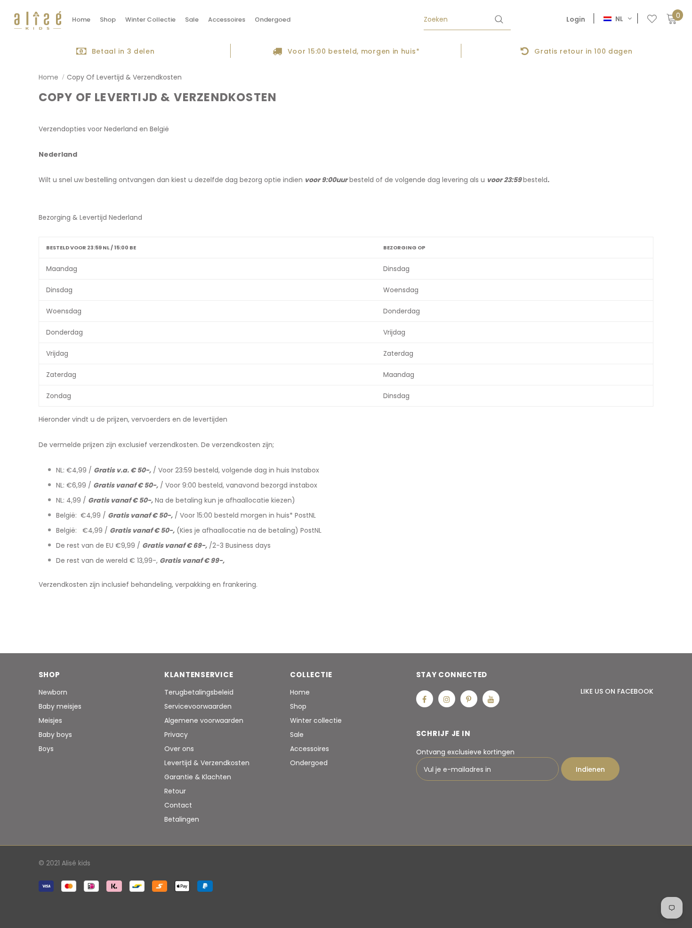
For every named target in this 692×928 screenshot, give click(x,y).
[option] (115, 51)
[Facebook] (424, 698)
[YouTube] (491, 698)
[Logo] (37, 20)
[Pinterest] (468, 698)
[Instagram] (446, 698)
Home (48, 77)
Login (575, 19)
